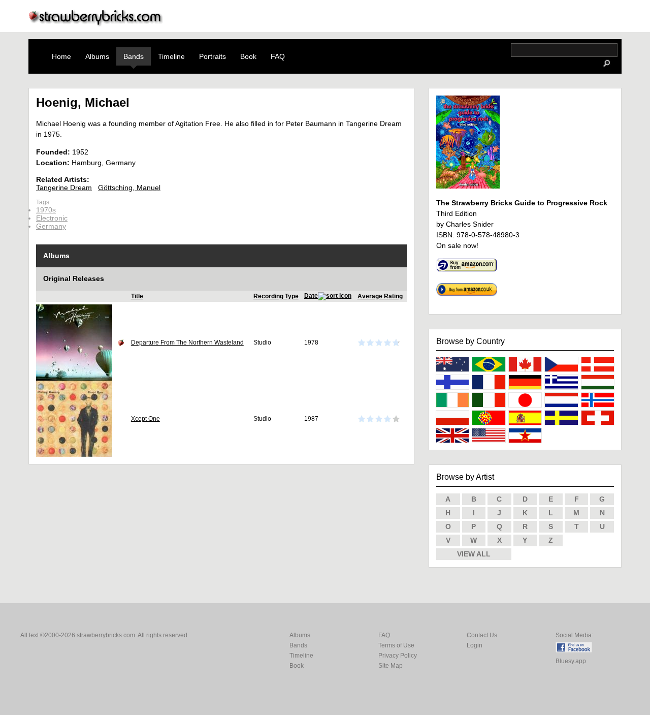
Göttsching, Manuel (129, 187)
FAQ (278, 56)
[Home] (96, 23)
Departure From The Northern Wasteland (187, 342)
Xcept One (145, 418)
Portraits (212, 56)
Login (474, 645)
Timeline (171, 56)
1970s (46, 210)
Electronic (52, 218)
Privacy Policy (397, 655)
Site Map (390, 665)
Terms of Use (396, 645)
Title (137, 296)
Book (248, 56)
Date (311, 295)
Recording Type (276, 296)
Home (61, 56)
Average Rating (380, 296)
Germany (51, 226)
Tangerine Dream (64, 187)
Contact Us (482, 635)
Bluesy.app (571, 661)
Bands (133, 56)
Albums (97, 56)
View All (474, 554)
